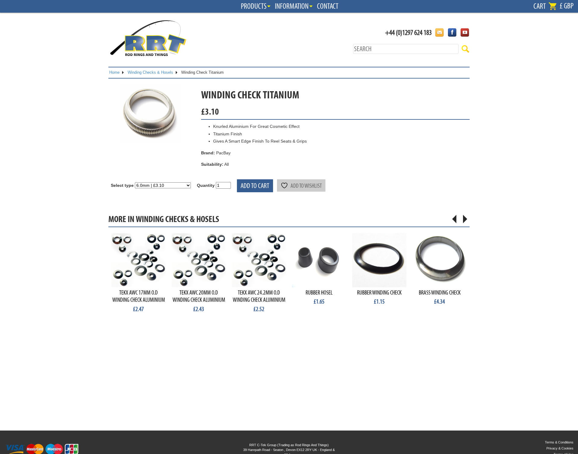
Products (253, 6)
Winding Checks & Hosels (150, 72)
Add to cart (255, 186)
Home (114, 72)
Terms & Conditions (559, 442)
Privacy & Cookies (559, 448)
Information (292, 6)
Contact (327, 6)
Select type (122, 185)
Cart (539, 6)
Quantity (206, 185)
